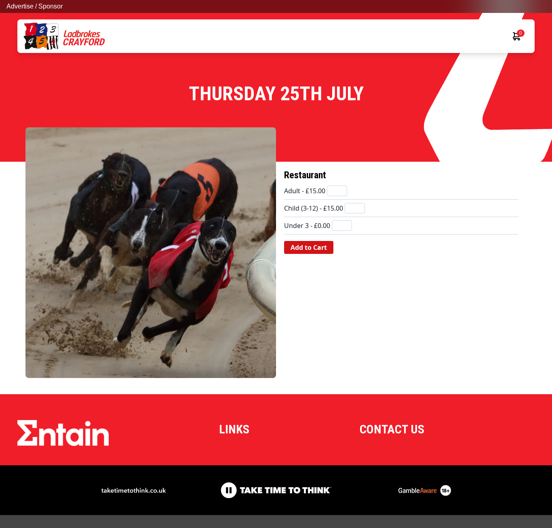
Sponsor (50, 6)
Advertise (20, 6)
